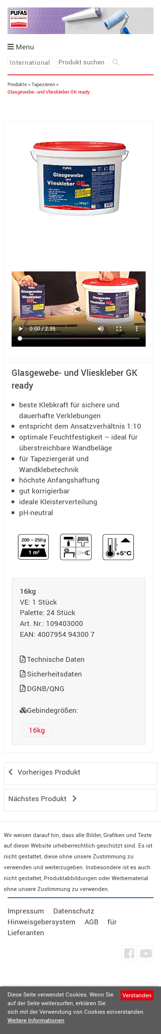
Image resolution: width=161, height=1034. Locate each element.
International (30, 62)
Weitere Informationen (35, 1020)
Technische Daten (56, 659)
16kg (37, 730)
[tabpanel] (79, 175)
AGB (91, 922)
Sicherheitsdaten (54, 674)
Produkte (17, 84)
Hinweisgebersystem (41, 922)
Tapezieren (43, 84)
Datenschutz (73, 911)
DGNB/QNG (45, 688)
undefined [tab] (78, 242)
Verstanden (137, 995)
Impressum (25, 911)
